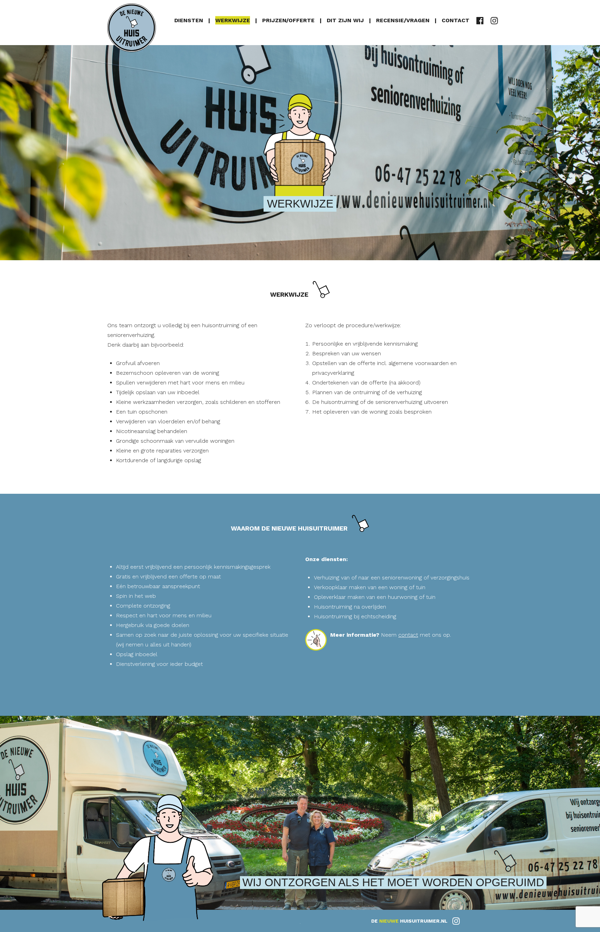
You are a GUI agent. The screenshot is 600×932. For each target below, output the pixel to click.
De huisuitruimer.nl (410, 921)
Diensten (188, 20)
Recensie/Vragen (403, 20)
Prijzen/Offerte (288, 20)
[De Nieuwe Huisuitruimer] (131, 27)
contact (408, 635)
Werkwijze (232, 20)
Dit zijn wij (345, 20)
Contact (455, 20)
